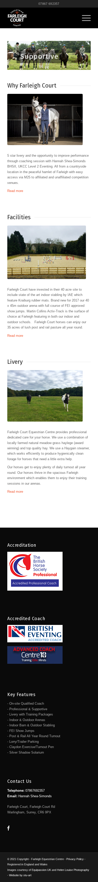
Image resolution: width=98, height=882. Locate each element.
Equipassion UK (41, 869)
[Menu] (84, 18)
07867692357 (35, 790)
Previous (18, 55)
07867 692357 (49, 4)
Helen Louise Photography (73, 869)
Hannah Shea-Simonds (35, 796)
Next (79, 55)
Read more (15, 191)
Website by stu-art (20, 875)
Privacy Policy (75, 859)
